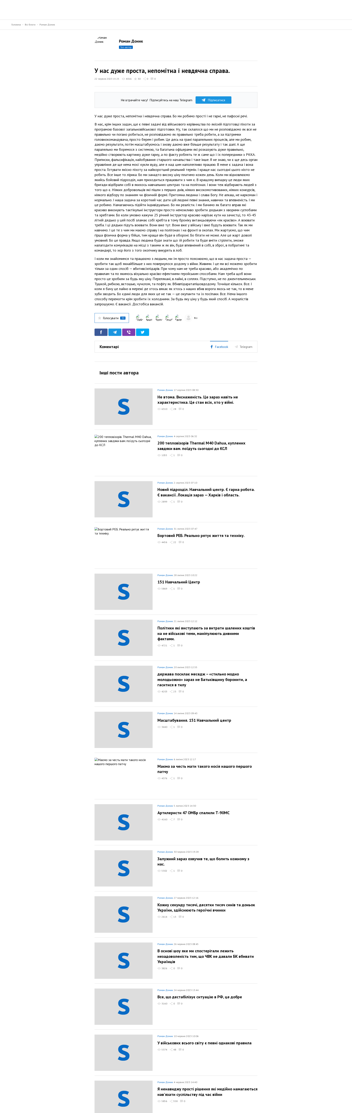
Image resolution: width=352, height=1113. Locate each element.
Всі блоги (30, 24)
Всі (195, 317)
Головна (16, 24)
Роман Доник (47, 24)
